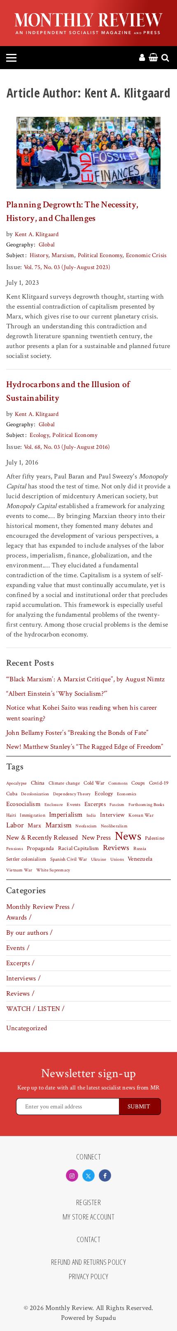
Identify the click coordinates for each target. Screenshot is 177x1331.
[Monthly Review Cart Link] (153, 58)
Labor (15, 825)
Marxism (62, 255)
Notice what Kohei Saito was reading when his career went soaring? (81, 713)
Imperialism (66, 814)
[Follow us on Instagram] (72, 1175)
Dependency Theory (72, 794)
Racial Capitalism (78, 848)
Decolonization (35, 794)
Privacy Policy (88, 1276)
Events (73, 804)
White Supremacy (53, 870)
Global (47, 245)
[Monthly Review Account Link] (142, 58)
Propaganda (40, 848)
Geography (19, 245)
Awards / (19, 917)
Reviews (116, 848)
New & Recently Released (42, 837)
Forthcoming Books (146, 804)
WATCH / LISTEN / (35, 1008)
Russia (139, 849)
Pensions (14, 849)
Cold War (94, 783)
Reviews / (20, 993)
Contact (88, 1239)
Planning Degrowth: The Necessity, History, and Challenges (72, 211)
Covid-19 (159, 783)
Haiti (11, 815)
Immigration (32, 815)
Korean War (140, 815)
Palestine (154, 838)
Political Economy (100, 255)
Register (88, 1202)
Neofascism (86, 826)
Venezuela (140, 859)
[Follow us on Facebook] (105, 1175)
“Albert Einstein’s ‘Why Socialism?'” (56, 693)
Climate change (64, 783)
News (128, 836)
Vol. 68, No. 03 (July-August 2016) (67, 447)
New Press (96, 837)
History (39, 255)
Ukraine (99, 859)
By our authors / (29, 932)
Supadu (105, 1317)
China (38, 783)
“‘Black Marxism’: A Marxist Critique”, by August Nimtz (85, 679)
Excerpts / (20, 963)
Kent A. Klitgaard (37, 234)
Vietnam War (19, 870)
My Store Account (88, 1217)
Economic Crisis (146, 255)
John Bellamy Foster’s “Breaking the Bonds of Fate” (77, 732)
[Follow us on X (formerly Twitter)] (88, 1175)
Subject (15, 255)
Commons (118, 783)
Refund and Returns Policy (88, 1262)
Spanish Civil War (68, 859)
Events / (18, 947)
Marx (34, 825)
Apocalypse (16, 783)
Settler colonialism (26, 859)
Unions (117, 859)
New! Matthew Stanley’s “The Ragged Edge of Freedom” (84, 746)
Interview (112, 815)
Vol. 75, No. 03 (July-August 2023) (67, 267)
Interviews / (23, 978)
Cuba (11, 793)
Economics (127, 794)
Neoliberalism (114, 826)
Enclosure (53, 805)
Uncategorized (26, 1028)
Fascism (117, 804)
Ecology (39, 435)
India (91, 815)
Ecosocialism (23, 804)
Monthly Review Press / (40, 906)
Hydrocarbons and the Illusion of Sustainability (68, 391)
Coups (138, 783)
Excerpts (95, 804)
